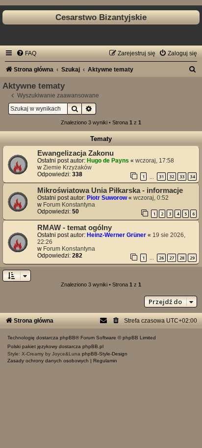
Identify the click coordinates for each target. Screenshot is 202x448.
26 (161, 258)
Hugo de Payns (108, 160)
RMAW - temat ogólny (74, 228)
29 (192, 258)
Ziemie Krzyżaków (67, 167)
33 (181, 176)
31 (161, 176)
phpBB (68, 337)
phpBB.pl (92, 346)
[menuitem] (26, 53)
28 (181, 258)
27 (171, 258)
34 (192, 176)
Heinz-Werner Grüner (116, 235)
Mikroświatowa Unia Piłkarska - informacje (110, 190)
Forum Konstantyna (69, 204)
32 (171, 176)
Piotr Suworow (107, 197)
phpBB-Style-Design (104, 353)
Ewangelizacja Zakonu (75, 153)
